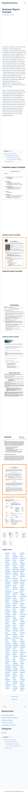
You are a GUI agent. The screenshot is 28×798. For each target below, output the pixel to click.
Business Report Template (7, 663)
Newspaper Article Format (8, 587)
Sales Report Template (15, 661)
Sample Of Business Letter (22, 672)
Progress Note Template (15, 684)
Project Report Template (15, 598)
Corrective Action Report (22, 648)
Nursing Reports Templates (8, 725)
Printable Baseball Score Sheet (16, 636)
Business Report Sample (15, 560)
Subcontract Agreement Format (8, 592)
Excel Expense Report (22, 603)
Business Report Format (7, 554)
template (4, 732)
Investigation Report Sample (8, 686)
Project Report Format (22, 666)
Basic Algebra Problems (15, 641)
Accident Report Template (22, 683)
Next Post (14, 699)
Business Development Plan (8, 572)
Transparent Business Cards (16, 603)
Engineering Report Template (23, 598)
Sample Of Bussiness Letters (8, 607)
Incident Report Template (22, 562)
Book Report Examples (15, 618)
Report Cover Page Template (23, 614)
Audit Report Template (15, 679)
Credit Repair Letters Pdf (23, 556)
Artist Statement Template (8, 581)
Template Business (9, 3)
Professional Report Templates (16, 666)
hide (11, 151)
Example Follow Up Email (7, 681)
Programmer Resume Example (23, 609)
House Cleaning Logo (7, 720)
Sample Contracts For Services (9, 717)
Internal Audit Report (22, 637)
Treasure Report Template (7, 652)
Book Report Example (7, 641)
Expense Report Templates (22, 567)
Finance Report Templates (8, 628)
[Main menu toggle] (25, 3)
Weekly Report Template (22, 592)
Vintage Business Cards (22, 688)
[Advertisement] (14, 31)
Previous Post (14, 696)
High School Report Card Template (16, 571)
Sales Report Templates (15, 554)
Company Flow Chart (7, 722)
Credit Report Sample (7, 657)
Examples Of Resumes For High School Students (16, 583)
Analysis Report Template (7, 623)
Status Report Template (22, 677)
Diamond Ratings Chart (22, 625)
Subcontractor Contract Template (8, 646)
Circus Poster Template (7, 715)
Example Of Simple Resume (23, 661)
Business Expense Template (22, 643)
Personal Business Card (7, 675)
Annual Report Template (22, 619)
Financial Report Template (15, 565)
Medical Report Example (7, 601)
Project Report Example (7, 567)
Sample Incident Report (15, 612)
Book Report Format (14, 623)
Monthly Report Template (22, 572)
